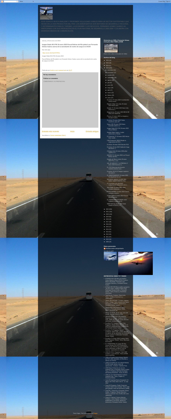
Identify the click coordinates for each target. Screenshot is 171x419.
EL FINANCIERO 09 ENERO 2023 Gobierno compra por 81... (117, 200)
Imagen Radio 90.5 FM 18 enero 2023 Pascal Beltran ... (118, 129)
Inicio (72, 131)
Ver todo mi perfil (109, 251)
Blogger (95, 413)
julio (108, 82)
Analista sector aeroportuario (115, 248)
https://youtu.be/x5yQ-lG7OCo (51, 53)
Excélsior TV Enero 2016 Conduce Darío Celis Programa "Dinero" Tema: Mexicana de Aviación (117, 340)
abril (108, 90)
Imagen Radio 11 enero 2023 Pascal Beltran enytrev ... (117, 196)
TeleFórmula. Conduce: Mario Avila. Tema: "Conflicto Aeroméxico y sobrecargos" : (115, 297)
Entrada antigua (92, 131)
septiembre (110, 77)
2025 (107, 63)
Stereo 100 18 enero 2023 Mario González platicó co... (116, 125)
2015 (107, 226)
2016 (107, 224)
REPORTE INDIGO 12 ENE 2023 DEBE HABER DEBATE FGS (116, 180)
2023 (107, 68)
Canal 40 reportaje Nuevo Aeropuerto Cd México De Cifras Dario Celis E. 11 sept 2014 (116, 381)
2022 (107, 209)
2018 (107, 219)
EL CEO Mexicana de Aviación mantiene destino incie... (116, 168)
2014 (107, 229)
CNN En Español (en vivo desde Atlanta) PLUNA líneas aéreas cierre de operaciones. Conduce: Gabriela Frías (117, 364)
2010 (107, 239)
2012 (107, 234)
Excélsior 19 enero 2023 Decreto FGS (118, 144)
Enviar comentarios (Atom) (58, 135)
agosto (109, 80)
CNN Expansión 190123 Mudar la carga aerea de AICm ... (116, 141)
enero (109, 97)
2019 (107, 216)
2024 (107, 65)
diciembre (110, 70)
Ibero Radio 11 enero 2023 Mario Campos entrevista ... (116, 188)
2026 (107, 60)
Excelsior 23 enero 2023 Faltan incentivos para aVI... (116, 121)
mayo (109, 87)
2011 (107, 237)
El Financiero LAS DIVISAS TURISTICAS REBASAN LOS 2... (117, 184)
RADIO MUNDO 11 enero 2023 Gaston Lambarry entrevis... (118, 192)
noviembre (110, 72)
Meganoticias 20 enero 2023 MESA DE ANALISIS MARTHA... (118, 112)
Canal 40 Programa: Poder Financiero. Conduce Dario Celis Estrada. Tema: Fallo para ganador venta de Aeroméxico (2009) (117, 387)
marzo (109, 92)
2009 (107, 241)
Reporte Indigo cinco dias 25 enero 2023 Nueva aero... (117, 104)
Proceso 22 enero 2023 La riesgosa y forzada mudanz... (117, 116)
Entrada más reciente (50, 131)
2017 (107, 221)
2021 (107, 211)
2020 (107, 214)
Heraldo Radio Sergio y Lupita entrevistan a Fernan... (115, 133)
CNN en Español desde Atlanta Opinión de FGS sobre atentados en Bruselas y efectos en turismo (116, 359)
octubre (109, 75)
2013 (107, 231)
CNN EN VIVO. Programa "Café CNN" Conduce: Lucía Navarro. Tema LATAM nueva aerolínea (116, 353)
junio (109, 85)
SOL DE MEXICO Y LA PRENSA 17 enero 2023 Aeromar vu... (117, 164)
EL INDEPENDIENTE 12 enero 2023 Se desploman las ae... (117, 176)
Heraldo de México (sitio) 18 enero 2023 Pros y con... (117, 160)
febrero (109, 95)
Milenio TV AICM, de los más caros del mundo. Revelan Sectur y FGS (116, 313)
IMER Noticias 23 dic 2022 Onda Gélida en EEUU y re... (116, 204)
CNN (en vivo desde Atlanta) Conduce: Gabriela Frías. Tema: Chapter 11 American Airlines (116, 376)
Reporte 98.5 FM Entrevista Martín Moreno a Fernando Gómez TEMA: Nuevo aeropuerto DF (115, 309)
